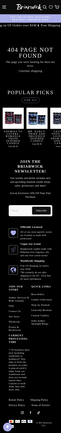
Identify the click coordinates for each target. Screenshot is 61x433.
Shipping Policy (39, 400)
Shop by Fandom (40, 305)
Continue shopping (30, 70)
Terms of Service (40, 405)
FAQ (11, 306)
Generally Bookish (41, 310)
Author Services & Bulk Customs (19, 299)
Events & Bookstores (15, 328)
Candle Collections (41, 299)
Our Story (14, 316)
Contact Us (15, 311)
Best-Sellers (37, 294)
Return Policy (16, 400)
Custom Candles (40, 315)
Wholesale (14, 321)
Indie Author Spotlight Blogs (39, 322)
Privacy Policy (17, 405)
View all (30, 100)
